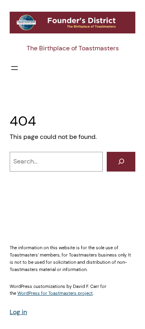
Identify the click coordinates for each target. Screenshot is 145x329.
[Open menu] (14, 68)
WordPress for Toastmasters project (55, 293)
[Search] (121, 162)
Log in (18, 312)
